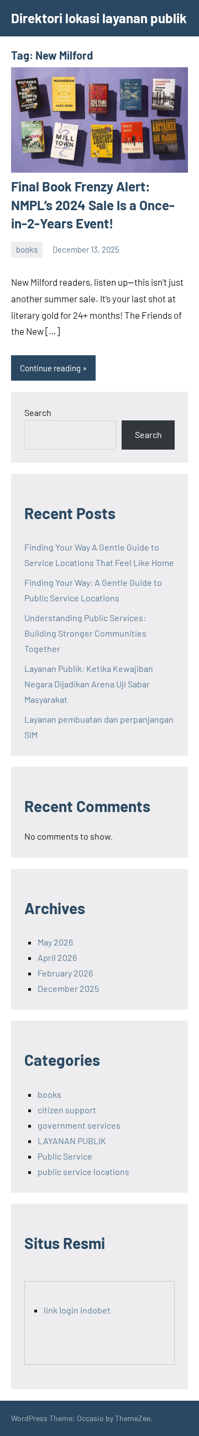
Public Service (65, 1156)
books (27, 249)
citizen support (67, 1109)
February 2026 (65, 973)
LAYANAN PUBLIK (72, 1140)
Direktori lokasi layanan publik (99, 18)
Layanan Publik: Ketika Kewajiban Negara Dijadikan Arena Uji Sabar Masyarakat (88, 683)
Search (37, 412)
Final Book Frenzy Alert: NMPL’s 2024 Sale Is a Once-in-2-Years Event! (93, 204)
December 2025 (68, 988)
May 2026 (55, 942)
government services (79, 1125)
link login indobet (77, 1310)
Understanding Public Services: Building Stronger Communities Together (85, 633)
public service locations (83, 1171)
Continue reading (50, 368)
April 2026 (57, 957)
